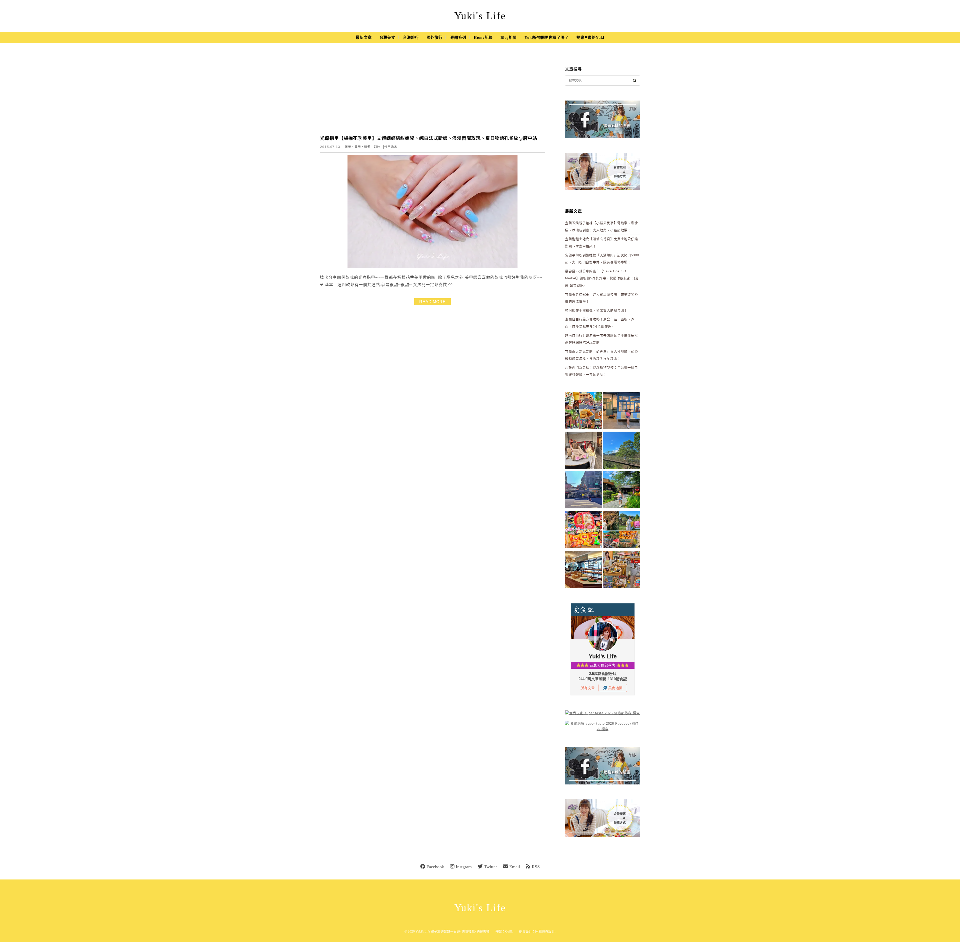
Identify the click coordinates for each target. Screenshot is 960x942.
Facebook (435, 866)
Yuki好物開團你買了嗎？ (546, 38)
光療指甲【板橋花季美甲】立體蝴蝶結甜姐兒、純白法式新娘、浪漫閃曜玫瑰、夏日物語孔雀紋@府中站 (428, 138)
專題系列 (458, 38)
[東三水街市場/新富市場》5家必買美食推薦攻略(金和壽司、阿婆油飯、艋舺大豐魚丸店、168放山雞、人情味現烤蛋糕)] (583, 490)
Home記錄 (483, 38)
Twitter (490, 866)
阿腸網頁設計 (545, 931)
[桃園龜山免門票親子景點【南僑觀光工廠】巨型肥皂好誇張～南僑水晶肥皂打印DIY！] (583, 451)
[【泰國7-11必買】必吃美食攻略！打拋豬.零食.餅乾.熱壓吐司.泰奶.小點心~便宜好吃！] (583, 530)
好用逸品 (390, 147)
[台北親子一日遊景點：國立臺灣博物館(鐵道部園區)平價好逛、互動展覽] (621, 411)
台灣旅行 (411, 38)
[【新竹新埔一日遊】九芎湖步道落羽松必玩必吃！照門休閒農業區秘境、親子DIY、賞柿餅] (621, 530)
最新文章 (364, 38)
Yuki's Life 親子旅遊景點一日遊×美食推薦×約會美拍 (453, 931)
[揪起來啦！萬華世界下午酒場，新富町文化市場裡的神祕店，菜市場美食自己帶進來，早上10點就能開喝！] (621, 570)
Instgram (464, 866)
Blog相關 (508, 38)
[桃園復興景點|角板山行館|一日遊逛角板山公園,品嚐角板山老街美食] (621, 451)
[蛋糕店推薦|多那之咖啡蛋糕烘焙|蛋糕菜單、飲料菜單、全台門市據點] (583, 570)
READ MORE (432, 302)
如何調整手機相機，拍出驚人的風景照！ (596, 310)
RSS (536, 866)
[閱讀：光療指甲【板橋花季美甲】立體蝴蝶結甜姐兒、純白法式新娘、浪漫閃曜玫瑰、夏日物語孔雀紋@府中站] (433, 267)
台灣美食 (388, 38)
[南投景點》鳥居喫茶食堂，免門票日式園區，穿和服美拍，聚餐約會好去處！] (621, 490)
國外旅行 (434, 38)
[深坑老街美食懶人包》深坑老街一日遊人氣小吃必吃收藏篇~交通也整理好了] (583, 411)
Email (514, 866)
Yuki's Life (480, 16)
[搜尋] (635, 80)
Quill (508, 931)
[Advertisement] (432, 93)
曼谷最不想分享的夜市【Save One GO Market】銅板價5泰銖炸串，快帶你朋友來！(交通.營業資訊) (602, 278)
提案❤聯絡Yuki (590, 38)
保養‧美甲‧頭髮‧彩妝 (362, 147)
